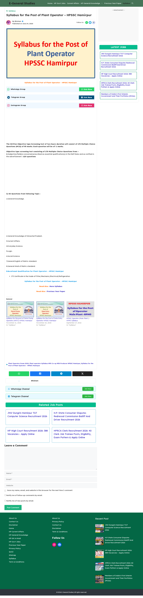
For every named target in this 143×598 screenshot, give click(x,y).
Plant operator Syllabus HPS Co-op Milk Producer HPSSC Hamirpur (55, 363)
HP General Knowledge (90, 3)
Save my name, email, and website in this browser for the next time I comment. (40, 490)
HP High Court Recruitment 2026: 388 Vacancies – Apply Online (27, 432)
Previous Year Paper (112, 3)
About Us (13, 518)
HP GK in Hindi (15, 538)
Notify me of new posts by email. (20, 501)
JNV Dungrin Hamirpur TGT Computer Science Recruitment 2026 (27, 414)
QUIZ (11, 552)
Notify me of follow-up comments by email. (24, 495)
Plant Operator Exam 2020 (18, 363)
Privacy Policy (15, 548)
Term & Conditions (16, 562)
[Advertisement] (50, 126)
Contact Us (13, 522)
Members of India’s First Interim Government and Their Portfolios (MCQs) (118, 95)
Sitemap (12, 555)
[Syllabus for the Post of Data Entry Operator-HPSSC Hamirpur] (50, 309)
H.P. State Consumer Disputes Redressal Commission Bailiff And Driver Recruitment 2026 (72, 416)
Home (49, 3)
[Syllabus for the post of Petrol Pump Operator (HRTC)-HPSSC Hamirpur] (20, 309)
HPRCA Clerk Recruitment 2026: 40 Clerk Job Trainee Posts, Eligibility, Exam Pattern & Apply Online (72, 434)
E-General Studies (22, 3)
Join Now (87, 89)
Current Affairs (73, 3)
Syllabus (126, 3)
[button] (132, 3)
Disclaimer (13, 525)
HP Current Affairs (16, 532)
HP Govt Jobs (59, 3)
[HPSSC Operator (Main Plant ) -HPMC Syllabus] (80, 309)
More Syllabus (56, 286)
